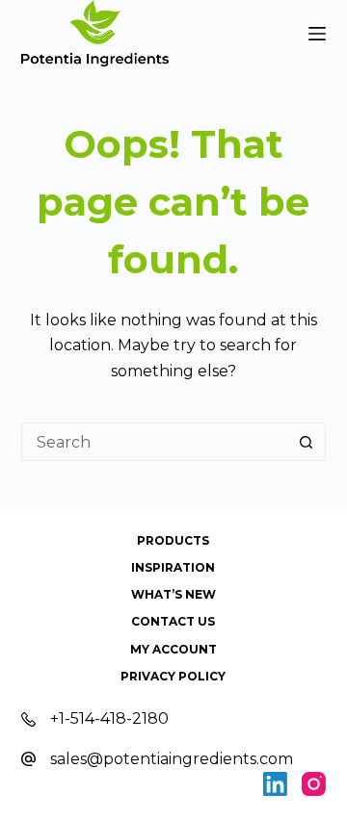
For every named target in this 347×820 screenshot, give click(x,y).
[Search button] (306, 442)
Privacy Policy (173, 676)
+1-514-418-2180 (109, 718)
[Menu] (317, 33)
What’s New (173, 594)
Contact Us (173, 621)
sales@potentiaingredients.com (171, 759)
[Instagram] (314, 784)
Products (173, 540)
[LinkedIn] (275, 784)
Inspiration (173, 567)
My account (173, 649)
